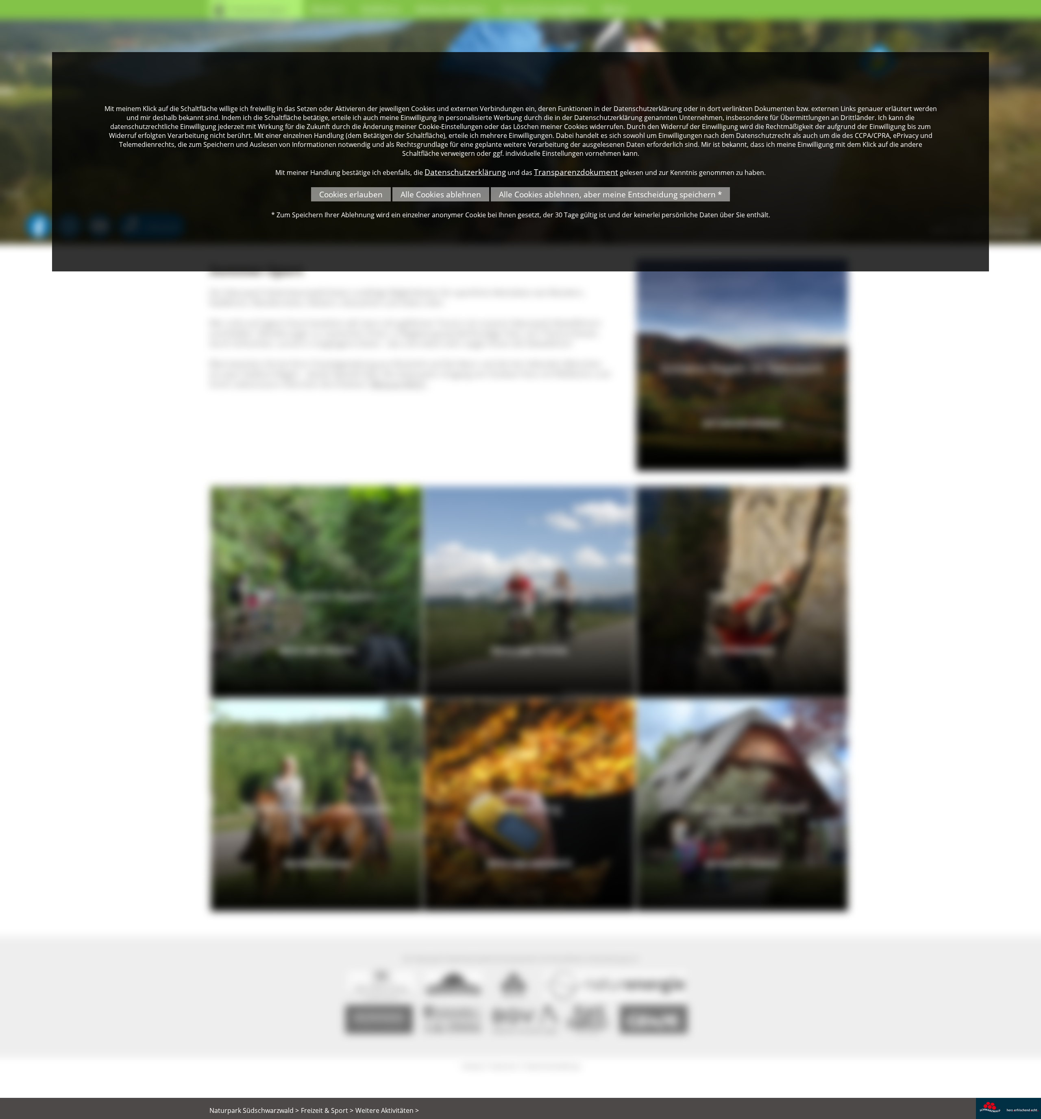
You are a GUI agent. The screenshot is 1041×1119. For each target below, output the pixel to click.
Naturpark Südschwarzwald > (254, 1110)
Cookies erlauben (351, 194)
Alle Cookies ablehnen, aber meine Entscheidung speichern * (610, 194)
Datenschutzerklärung (465, 172)
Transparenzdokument (576, 172)
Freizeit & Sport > (327, 1110)
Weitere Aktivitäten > (387, 1110)
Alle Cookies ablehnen (441, 194)
